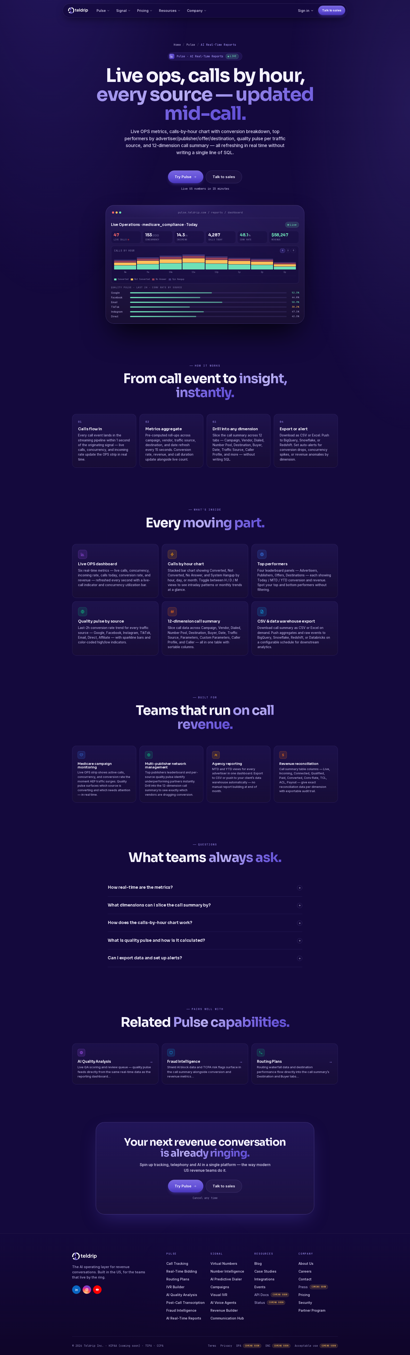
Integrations (264, 1279)
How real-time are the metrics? (140, 887)
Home (177, 44)
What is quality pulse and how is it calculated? (156, 940)
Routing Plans (177, 1279)
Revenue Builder (224, 1310)
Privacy (226, 1345)
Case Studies (265, 1271)
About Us (305, 1263)
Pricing (143, 11)
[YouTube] (97, 1289)
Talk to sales (331, 10)
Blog (258, 1263)
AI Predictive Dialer (226, 1279)
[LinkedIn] (76, 1289)
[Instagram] (87, 1289)
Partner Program (311, 1310)
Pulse (101, 11)
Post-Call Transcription (185, 1303)
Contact (305, 1279)
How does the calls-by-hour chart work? (150, 922)
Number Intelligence (227, 1271)
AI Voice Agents (223, 1303)
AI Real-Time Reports (183, 1318)
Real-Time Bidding (181, 1271)
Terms (212, 1345)
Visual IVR (218, 1295)
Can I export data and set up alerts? (145, 958)
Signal (121, 11)
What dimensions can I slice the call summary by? (159, 905)
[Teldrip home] (78, 10)
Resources (168, 11)
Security (305, 1303)
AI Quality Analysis (181, 1295)
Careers (305, 1271)
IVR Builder (175, 1287)
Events (260, 1287)
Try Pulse (183, 177)
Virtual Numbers (223, 1263)
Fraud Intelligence (181, 1310)
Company (195, 11)
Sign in (303, 11)
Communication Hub (227, 1318)
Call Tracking (177, 1263)
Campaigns (219, 1287)
